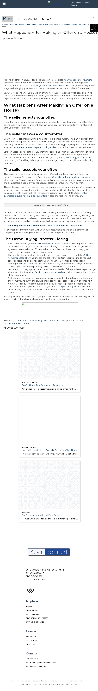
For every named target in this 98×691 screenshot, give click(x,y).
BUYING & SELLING (35, 622)
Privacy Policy (77, 681)
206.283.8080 (40, 579)
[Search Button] (94, 19)
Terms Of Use (58, 681)
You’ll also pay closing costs (65, 286)
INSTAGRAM (31, 640)
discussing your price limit (79, 157)
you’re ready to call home (52, 85)
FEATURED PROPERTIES (37, 618)
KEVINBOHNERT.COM (36, 666)
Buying (5, 25)
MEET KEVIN (32, 610)
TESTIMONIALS (33, 614)
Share (94, 30)
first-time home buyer (48, 25)
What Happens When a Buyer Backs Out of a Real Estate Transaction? (45, 225)
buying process (17, 25)
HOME (29, 606)
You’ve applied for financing (78, 80)
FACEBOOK (31, 636)
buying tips (31, 25)
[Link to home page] (57, 4)
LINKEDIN (30, 644)
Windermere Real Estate (16, 323)
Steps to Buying (79, 25)
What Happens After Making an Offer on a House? (39, 320)
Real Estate (64, 25)
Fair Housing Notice (65, 684)
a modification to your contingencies (37, 147)
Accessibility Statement (36, 684)
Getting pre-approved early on (50, 272)
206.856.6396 (32, 659)
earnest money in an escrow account (52, 243)
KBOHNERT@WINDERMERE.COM (41, 662)
